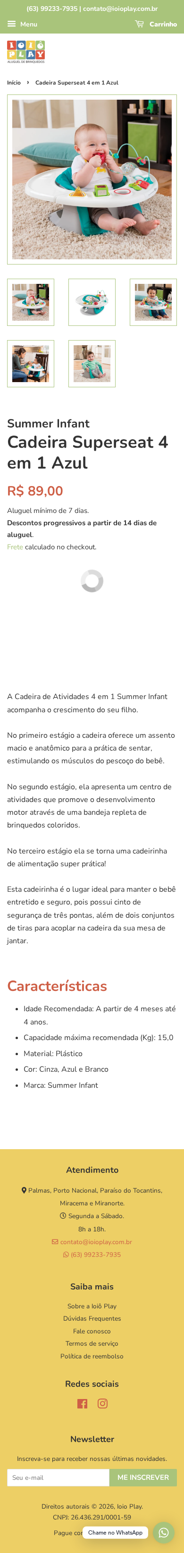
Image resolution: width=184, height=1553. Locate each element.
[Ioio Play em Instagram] (102, 1405)
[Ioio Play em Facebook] (82, 1405)
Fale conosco (92, 1331)
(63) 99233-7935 (95, 1254)
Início (14, 82)
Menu (27, 24)
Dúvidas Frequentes (92, 1318)
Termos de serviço (92, 1343)
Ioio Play (129, 1506)
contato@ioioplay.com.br (95, 1241)
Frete (15, 547)
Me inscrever (143, 1477)
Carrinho (162, 24)
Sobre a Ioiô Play (92, 1306)
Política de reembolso (92, 1356)
